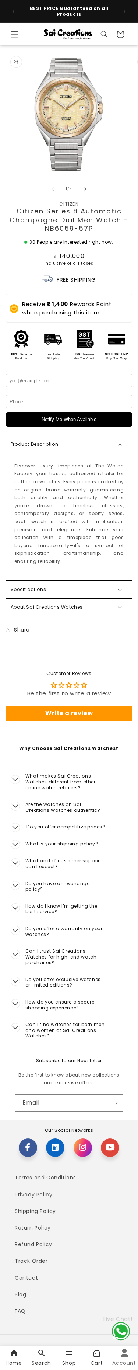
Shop (69, 1363)
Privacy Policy (33, 1194)
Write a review (69, 713)
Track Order (31, 1261)
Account (124, 1363)
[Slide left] (53, 189)
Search (41, 1363)
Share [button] (22, 629)
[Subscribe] (115, 1103)
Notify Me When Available (69, 419)
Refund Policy (33, 1244)
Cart (97, 1363)
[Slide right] (85, 189)
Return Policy (33, 1227)
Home (14, 1363)
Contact (26, 1278)
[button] (15, 34)
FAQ (20, 1311)
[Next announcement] (124, 11)
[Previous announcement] (14, 11)
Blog (20, 1294)
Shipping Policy (35, 1211)
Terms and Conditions (45, 1177)
